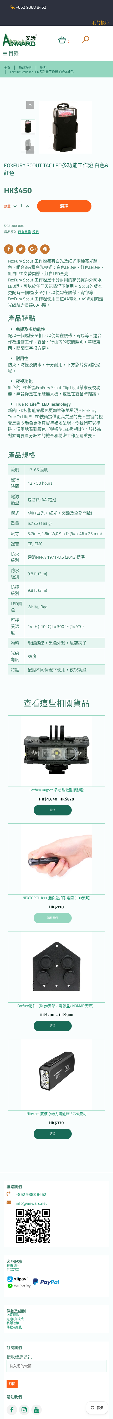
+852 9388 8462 (31, 1194)
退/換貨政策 (15, 1319)
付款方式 (13, 1269)
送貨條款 (13, 1314)
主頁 (7, 67)
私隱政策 (13, 1323)
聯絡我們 (52, 918)
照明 (43, 67)
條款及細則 (14, 1327)
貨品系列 (25, 67)
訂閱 (12, 1384)
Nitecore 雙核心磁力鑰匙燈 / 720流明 (56, 1113)
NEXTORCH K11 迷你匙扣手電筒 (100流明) (56, 897)
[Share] (8, 249)
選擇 (64, 206)
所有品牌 (24, 231)
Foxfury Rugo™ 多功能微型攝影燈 (56, 790)
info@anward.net (31, 1203)
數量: (8, 206)
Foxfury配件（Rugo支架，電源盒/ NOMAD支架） (56, 1005)
